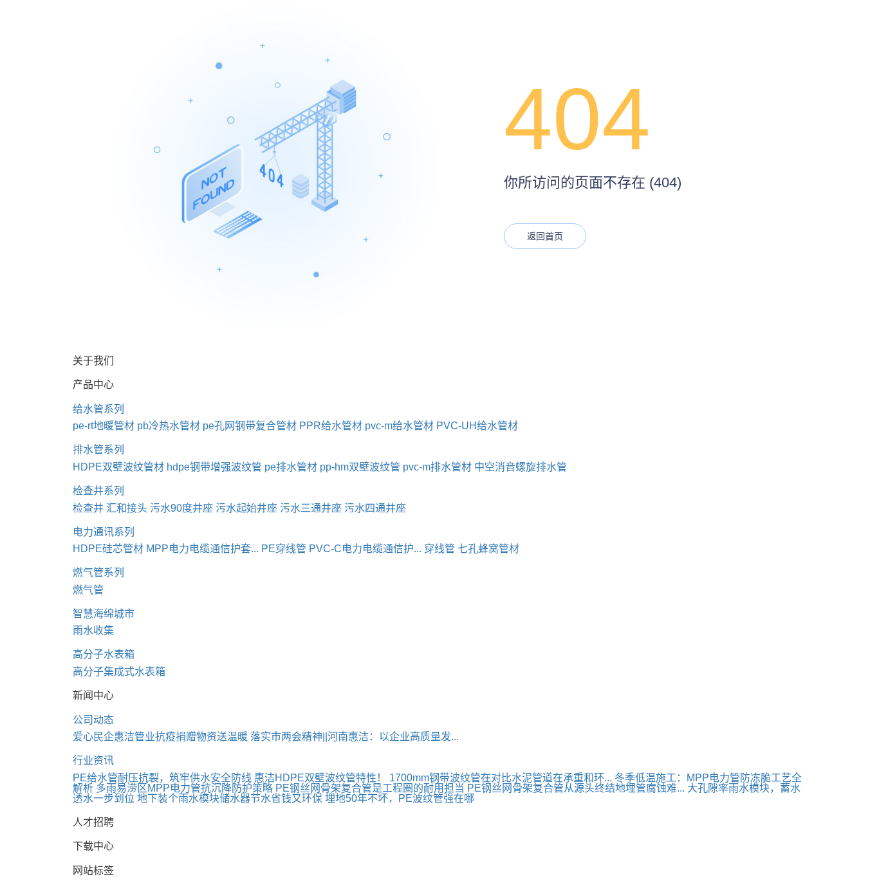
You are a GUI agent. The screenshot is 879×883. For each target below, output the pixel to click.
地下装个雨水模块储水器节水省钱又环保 (229, 798)
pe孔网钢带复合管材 (250, 425)
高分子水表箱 (103, 654)
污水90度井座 (181, 508)
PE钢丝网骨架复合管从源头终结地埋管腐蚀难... (576, 788)
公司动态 (93, 719)
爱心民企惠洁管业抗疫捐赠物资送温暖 (160, 736)
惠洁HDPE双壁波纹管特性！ (320, 777)
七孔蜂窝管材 (488, 548)
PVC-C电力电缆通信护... (365, 548)
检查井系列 (98, 490)
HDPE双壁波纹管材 (118, 466)
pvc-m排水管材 (437, 466)
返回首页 (545, 236)
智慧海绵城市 (103, 613)
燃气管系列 (98, 572)
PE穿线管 (283, 548)
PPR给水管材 (330, 425)
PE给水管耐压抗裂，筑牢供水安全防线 (162, 777)
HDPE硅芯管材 (108, 548)
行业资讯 (93, 760)
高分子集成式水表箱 (119, 671)
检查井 (88, 508)
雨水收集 (93, 630)
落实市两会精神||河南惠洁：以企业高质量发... (354, 736)
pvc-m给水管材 (399, 425)
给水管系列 (98, 409)
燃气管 (88, 589)
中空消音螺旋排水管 (520, 466)
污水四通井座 (375, 508)
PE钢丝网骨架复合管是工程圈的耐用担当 (370, 788)
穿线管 (439, 548)
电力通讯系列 (103, 531)
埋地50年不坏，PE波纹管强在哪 (399, 798)
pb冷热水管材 (168, 425)
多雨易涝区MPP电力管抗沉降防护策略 (184, 788)
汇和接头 (126, 508)
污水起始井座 (246, 508)
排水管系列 (98, 449)
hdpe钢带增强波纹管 (214, 466)
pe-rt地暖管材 (103, 425)
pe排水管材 (290, 466)
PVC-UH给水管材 (477, 425)
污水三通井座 (311, 508)
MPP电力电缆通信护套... (202, 548)
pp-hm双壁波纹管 (360, 466)
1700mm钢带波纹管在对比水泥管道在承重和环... (500, 777)
